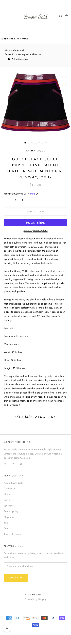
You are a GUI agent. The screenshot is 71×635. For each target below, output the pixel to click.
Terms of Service (12, 534)
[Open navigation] (4, 16)
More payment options (36, 230)
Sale (6, 522)
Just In (7, 500)
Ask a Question (19, 59)
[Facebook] (5, 464)
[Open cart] (66, 16)
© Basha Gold (35, 594)
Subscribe (16, 577)
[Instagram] (13, 464)
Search (7, 528)
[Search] (60, 16)
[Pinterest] (21, 464)
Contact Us (9, 488)
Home (7, 494)
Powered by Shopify (35, 599)
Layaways (9, 505)
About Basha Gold (13, 483)
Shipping (9, 517)
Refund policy (11, 511)
